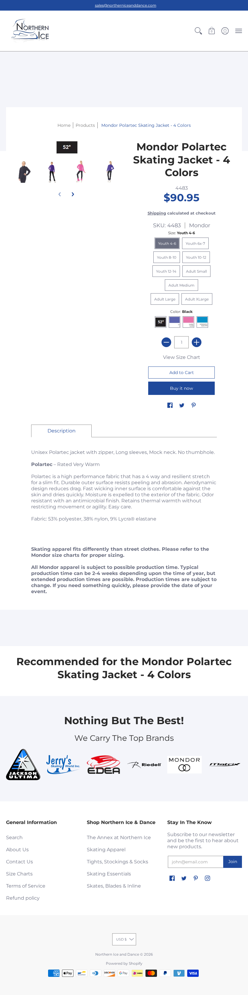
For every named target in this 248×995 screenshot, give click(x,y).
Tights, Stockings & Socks (117, 862)
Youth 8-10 (166, 257)
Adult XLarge (197, 299)
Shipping (157, 213)
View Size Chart (181, 357)
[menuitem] (198, 31)
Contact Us (19, 862)
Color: (181, 311)
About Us (17, 849)
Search (14, 837)
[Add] (196, 342)
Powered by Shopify (124, 963)
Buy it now (181, 388)
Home (63, 125)
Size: (181, 233)
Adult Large (164, 299)
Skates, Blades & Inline (114, 886)
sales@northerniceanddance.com (125, 5)
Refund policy (23, 898)
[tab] (61, 431)
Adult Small (196, 271)
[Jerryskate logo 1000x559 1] (63, 764)
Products (85, 125)
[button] (198, 31)
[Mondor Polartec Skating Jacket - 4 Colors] (23, 171)
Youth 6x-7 (195, 243)
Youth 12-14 (166, 271)
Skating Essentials (109, 874)
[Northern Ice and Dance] (30, 31)
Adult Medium (181, 285)
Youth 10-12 (196, 257)
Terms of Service (25, 886)
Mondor (199, 225)
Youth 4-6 (167, 243)
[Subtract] (166, 342)
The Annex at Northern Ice (119, 837)
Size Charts (19, 874)
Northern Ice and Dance (117, 954)
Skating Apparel (106, 849)
